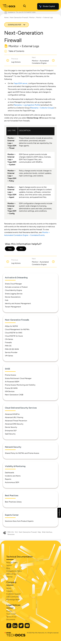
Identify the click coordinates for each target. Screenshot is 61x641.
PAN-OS (8, 346)
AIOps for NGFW (11, 326)
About (8, 588)
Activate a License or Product (16, 287)
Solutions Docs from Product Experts (19, 521)
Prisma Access (10, 375)
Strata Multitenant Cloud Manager (18, 378)
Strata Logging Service (13, 294)
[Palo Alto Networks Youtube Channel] (27, 627)
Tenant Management (13, 307)
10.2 (16, 532)
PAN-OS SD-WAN (12, 349)
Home (6, 17)
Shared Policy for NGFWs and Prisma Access (22, 453)
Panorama (11, 534)
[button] (59, 513)
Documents (10, 620)
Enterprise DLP (10, 431)
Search (9, 565)
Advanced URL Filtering (14, 417)
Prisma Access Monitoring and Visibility (20, 385)
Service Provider (11, 352)
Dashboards (9, 473)
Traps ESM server (20, 83)
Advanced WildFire (12, 414)
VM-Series (9, 356)
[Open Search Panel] (24, 6)
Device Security (11, 427)
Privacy (9, 611)
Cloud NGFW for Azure (14, 336)
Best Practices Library (13, 502)
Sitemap (9, 577)
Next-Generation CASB (14, 395)
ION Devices (9, 391)
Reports (8, 479)
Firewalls (8, 342)
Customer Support (13, 594)
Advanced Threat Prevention (16, 421)
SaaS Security (10, 434)
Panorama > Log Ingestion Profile (27, 105)
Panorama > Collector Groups (42, 108)
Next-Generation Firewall (19, 17)
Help (39, 532)
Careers (9, 591)
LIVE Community (12, 597)
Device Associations (13, 297)
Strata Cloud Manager (13, 284)
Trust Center (11, 614)
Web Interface (47, 532)
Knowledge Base (12, 600)
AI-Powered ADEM (12, 382)
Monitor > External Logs (44, 17)
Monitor (32, 17)
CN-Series (9, 339)
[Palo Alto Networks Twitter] (21, 627)
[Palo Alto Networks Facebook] (9, 627)
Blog (8, 568)
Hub (6, 300)
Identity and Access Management (18, 303)
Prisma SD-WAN (11, 388)
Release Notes (12, 563)
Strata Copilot (49, 6)
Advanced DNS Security (14, 424)
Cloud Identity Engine (13, 290)
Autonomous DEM (12, 482)
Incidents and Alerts (13, 476)
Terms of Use (11, 617)
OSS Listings (11, 574)
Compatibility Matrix (14, 571)
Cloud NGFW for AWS (13, 333)
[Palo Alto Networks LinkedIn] (15, 627)
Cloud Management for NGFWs (17, 329)
